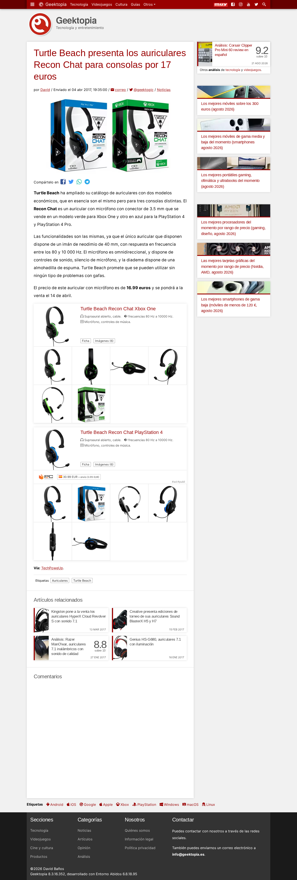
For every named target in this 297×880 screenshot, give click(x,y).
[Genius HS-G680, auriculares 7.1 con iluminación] (119, 648)
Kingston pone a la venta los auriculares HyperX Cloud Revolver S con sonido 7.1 (78, 616)
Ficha (85, 341)
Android (56, 804)
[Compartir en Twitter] (71, 181)
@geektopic (144, 89)
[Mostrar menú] (32, 4)
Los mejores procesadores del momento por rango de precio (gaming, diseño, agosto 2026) (233, 228)
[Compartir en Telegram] (88, 181)
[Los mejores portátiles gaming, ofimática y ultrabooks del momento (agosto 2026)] (233, 163)
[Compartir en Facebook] (63, 181)
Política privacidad (140, 848)
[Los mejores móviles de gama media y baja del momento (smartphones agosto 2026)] (233, 124)
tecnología (232, 70)
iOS (73, 804)
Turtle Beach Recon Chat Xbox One (118, 308)
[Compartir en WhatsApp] (80, 181)
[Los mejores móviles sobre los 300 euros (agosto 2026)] (233, 91)
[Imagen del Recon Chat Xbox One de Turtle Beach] (53, 366)
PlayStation (146, 804)
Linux (210, 804)
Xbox (124, 804)
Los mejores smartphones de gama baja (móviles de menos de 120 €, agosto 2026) (230, 305)
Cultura (121, 4)
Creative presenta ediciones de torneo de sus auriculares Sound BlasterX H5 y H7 (155, 616)
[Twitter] (257, 4)
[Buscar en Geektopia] (265, 4)
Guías (135, 4)
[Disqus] (110, 739)
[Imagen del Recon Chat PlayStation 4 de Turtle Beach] (53, 503)
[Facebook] (233, 4)
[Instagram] (241, 4)
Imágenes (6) (104, 341)
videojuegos (252, 70)
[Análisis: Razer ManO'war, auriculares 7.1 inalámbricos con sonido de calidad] (41, 648)
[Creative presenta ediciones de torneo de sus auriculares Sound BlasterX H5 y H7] (119, 620)
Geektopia (55, 4)
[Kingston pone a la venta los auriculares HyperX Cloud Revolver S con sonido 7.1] (41, 620)
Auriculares (60, 580)
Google (90, 804)
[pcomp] (47, 477)
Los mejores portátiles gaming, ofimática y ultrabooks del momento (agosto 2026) (230, 181)
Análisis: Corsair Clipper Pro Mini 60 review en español (233, 50)
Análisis (84, 856)
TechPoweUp (52, 568)
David (45, 89)
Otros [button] (148, 4)
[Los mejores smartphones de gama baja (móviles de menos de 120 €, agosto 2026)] (233, 287)
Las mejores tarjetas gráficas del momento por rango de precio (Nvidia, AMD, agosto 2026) (232, 266)
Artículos (85, 839)
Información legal (139, 839)
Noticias (163, 89)
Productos (38, 856)
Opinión (84, 848)
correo (120, 89)
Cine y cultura (41, 848)
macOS (193, 804)
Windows (171, 804)
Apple (108, 804)
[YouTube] (249, 4)
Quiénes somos (137, 830)
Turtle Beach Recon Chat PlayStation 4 (121, 432)
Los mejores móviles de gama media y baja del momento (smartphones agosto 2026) (233, 142)
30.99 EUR (80, 477)
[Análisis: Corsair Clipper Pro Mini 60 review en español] (204, 54)
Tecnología (79, 4)
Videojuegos (102, 4)
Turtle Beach (82, 580)
